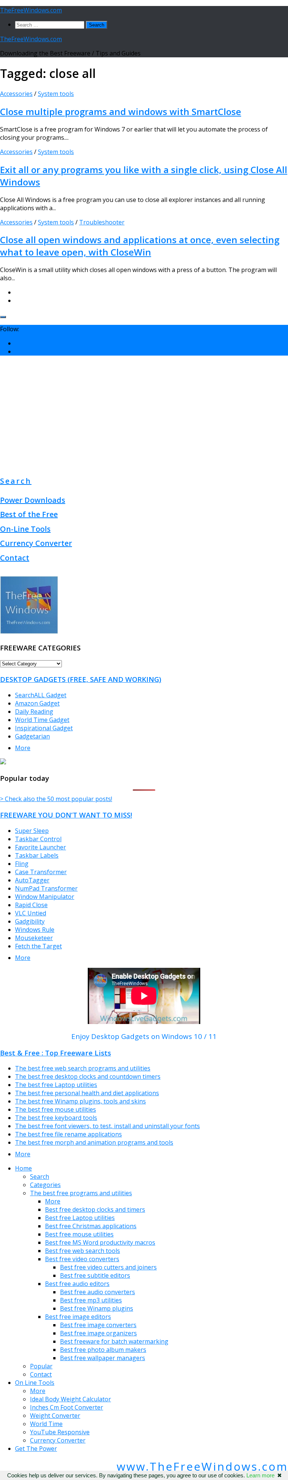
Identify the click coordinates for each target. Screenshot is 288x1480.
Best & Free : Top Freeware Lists (55, 1052)
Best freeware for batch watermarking (114, 1341)
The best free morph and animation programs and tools (94, 1142)
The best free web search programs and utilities (82, 1068)
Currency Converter (36, 543)
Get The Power (36, 1448)
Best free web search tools (82, 1251)
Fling (21, 864)
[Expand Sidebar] (3, 317)
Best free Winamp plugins (96, 1308)
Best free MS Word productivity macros (100, 1242)
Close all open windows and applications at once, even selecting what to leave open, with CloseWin (139, 245)
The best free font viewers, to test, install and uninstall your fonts (107, 1126)
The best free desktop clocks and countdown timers (87, 1076)
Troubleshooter (101, 222)
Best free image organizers (98, 1333)
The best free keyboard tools (56, 1118)
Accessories (16, 94)
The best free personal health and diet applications (87, 1093)
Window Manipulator (44, 896)
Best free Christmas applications (90, 1226)
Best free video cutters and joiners (108, 1267)
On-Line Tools (25, 529)
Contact (14, 558)
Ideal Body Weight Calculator (70, 1399)
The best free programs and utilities (81, 1193)
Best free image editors (78, 1317)
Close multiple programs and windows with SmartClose (120, 111)
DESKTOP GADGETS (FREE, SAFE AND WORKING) (80, 679)
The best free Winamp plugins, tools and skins (80, 1101)
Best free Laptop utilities (80, 1218)
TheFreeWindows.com (31, 10)
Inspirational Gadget (44, 728)
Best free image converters (98, 1325)
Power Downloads (32, 500)
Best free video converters (82, 1259)
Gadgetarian (32, 736)
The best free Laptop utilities (56, 1085)
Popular (41, 1366)
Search (16, 481)
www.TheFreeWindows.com (202, 1466)
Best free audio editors (77, 1284)
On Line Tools (34, 1382)
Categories (45, 1185)
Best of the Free (29, 514)
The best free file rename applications (68, 1134)
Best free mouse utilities (79, 1234)
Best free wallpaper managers (102, 1358)
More (22, 748)
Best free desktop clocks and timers (95, 1209)
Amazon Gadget (37, 703)
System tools (56, 94)
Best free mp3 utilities (91, 1300)
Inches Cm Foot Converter (66, 1407)
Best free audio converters (97, 1292)
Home (23, 1168)
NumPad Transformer (46, 888)
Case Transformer (41, 872)
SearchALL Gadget (40, 695)
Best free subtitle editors (95, 1275)
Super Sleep (32, 831)
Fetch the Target (38, 946)
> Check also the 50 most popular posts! (56, 799)
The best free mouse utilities (55, 1109)
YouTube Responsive (60, 1432)
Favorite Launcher (40, 847)
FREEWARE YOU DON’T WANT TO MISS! (66, 814)
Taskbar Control (38, 839)
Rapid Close (31, 905)
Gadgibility (30, 921)
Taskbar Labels (36, 855)
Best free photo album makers (103, 1349)
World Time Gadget (42, 720)
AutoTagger (32, 880)
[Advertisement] (144, 414)
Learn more (260, 1475)
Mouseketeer (34, 938)
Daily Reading (34, 711)
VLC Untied (30, 913)
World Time (46, 1424)
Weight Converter (55, 1415)
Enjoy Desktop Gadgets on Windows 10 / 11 (144, 1036)
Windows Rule (34, 929)
